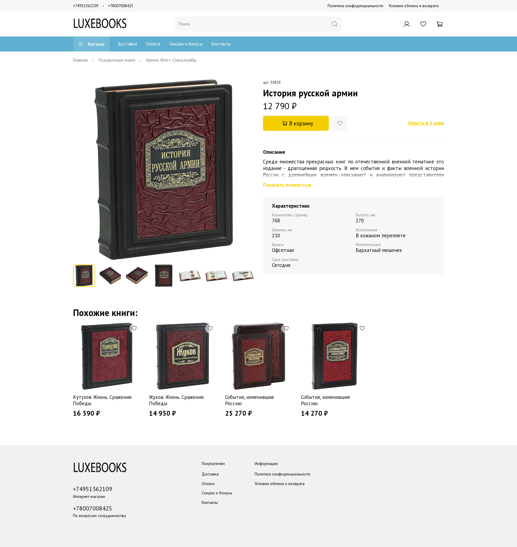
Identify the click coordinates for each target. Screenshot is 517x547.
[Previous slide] (82, 169)
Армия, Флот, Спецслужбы (171, 60)
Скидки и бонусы (186, 44)
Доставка (127, 44)
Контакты (221, 44)
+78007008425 (120, 5)
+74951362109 (85, 5)
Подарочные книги (116, 60)
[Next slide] (245, 169)
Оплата (153, 44)
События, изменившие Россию (249, 400)
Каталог (96, 44)
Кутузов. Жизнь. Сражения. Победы (102, 400)
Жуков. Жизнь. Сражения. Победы (176, 400)
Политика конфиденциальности (355, 5)
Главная (80, 60)
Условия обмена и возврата (414, 5)
